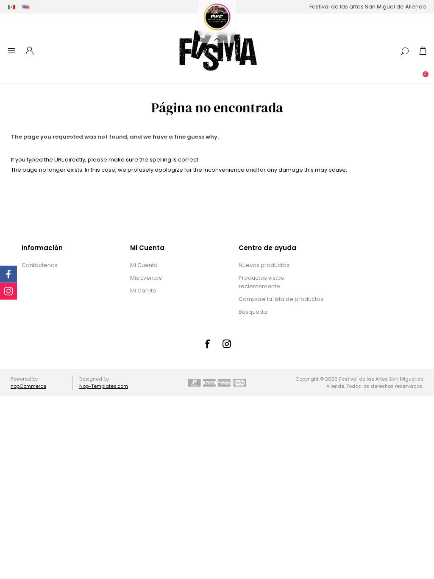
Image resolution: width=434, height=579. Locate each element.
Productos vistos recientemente (261, 282)
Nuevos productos (264, 265)
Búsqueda (253, 312)
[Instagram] (226, 343)
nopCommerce (28, 386)
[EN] (26, 7)
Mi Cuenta (144, 265)
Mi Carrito (143, 291)
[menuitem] (65, 265)
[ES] (11, 7)
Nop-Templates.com (103, 386)
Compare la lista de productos (281, 299)
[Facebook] (207, 343)
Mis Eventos (146, 278)
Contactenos (40, 265)
